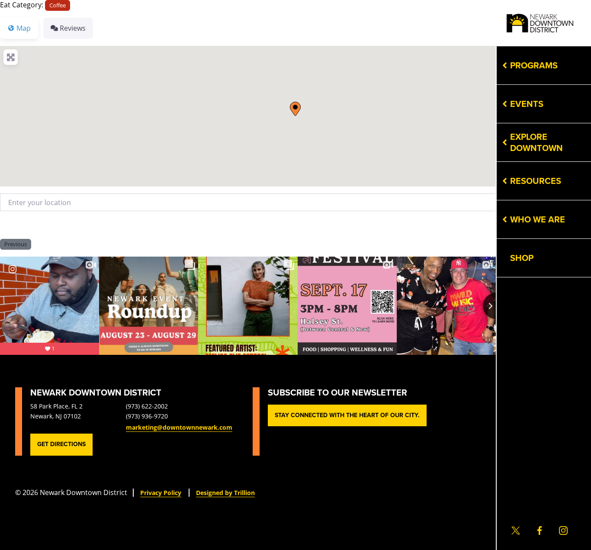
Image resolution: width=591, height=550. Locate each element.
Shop (521, 257)
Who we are (537, 219)
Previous (15, 244)
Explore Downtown (536, 142)
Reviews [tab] (73, 27)
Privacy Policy (160, 493)
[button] (295, 109)
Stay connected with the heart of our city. (347, 415)
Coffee (57, 5)
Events (526, 103)
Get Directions (61, 444)
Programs (534, 65)
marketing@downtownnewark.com (179, 427)
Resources (535, 180)
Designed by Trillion (225, 493)
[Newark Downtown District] (540, 23)
